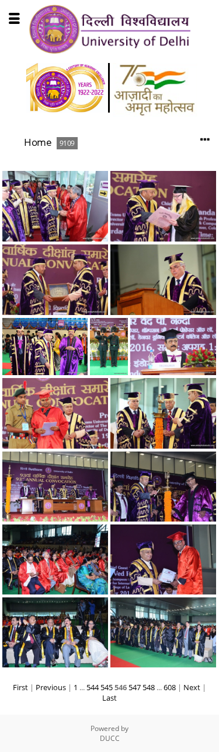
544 (92, 687)
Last (109, 697)
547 (134, 687)
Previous (51, 687)
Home (37, 142)
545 (106, 687)
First (20, 687)
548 (148, 687)
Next (191, 687)
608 (170, 687)
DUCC (110, 738)
